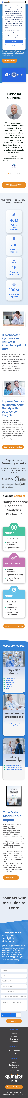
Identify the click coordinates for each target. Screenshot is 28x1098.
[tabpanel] (14, 136)
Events (14, 1067)
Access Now (11, 877)
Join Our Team (14, 1051)
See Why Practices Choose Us (14, 185)
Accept (14, 41)
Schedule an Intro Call (14, 626)
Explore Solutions (9, 61)
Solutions (14, 1036)
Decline (14, 45)
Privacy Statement (8, 1094)
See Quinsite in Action (13, 447)
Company (14, 1039)
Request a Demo (14, 1087)
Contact (14, 1053)
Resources (14, 1041)
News (14, 1062)
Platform (14, 1034)
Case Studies (14, 1070)
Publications (14, 1065)
